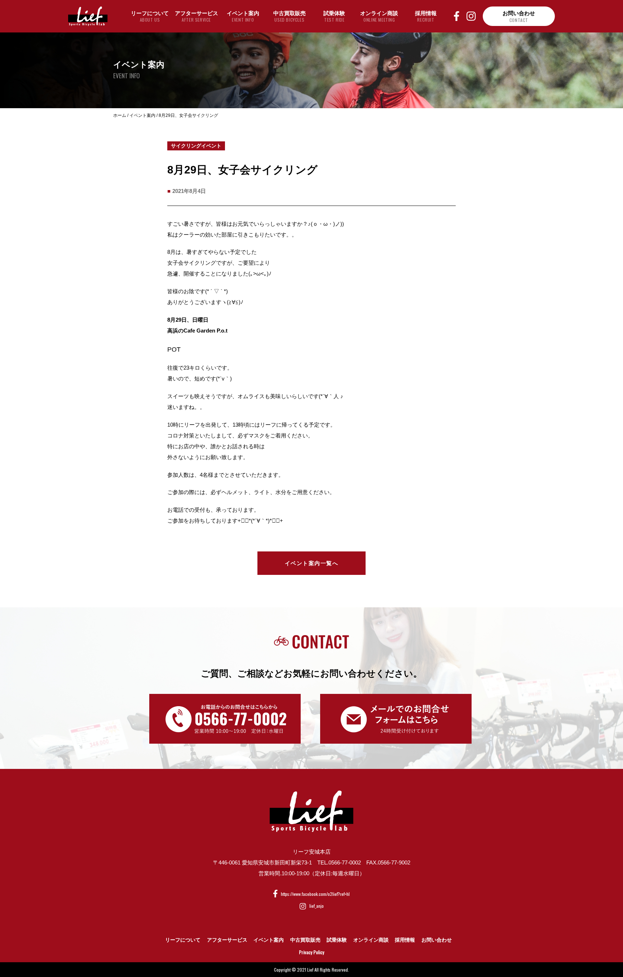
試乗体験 (337, 940)
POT (174, 349)
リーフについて (182, 940)
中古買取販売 (305, 940)
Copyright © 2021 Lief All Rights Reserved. (311, 970)
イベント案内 (268, 940)
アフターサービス (227, 940)
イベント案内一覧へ (312, 563)
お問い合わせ (436, 940)
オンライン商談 (371, 940)
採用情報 (405, 940)
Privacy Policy (311, 952)
